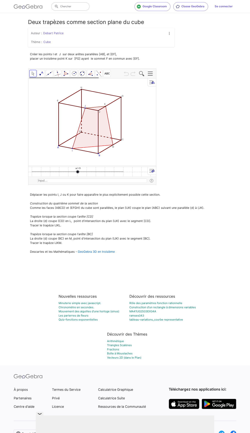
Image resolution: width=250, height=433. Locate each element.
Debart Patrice (53, 33)
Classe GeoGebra (192, 6)
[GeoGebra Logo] (28, 6)
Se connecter (224, 6)
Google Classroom (155, 6)
